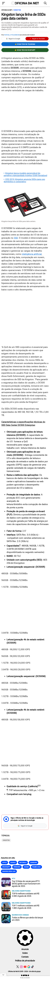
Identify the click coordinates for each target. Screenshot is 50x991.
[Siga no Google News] (28, 966)
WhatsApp (6, 867)
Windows (17, 867)
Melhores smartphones (21, 891)
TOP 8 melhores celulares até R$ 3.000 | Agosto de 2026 (25, 894)
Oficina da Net (6, 10)
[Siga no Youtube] (25, 966)
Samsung (33, 862)
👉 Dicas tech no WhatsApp (25, 50)
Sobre (25, 953)
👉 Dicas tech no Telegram (25, 44)
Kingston (17, 10)
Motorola (23, 862)
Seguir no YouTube (38, 39)
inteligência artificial (32, 254)
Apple (4, 862)
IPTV (13, 878)
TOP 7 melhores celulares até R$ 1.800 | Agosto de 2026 (25, 906)
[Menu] (4, 3)
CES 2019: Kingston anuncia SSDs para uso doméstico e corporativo (24, 180)
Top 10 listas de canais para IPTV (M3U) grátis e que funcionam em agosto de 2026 (26, 883)
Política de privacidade (25, 960)
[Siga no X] (17, 966)
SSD (16, 238)
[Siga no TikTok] (32, 966)
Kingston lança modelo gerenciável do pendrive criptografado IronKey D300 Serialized (25, 174)
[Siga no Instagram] (21, 966)
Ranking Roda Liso (8, 871)
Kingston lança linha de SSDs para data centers (23, 16)
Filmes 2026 (36, 867)
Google (13, 862)
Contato (25, 957)
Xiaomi (26, 867)
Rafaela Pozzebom (12, 35)
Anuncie (25, 949)
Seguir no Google (14, 39)
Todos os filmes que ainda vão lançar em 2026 (27, 918)
